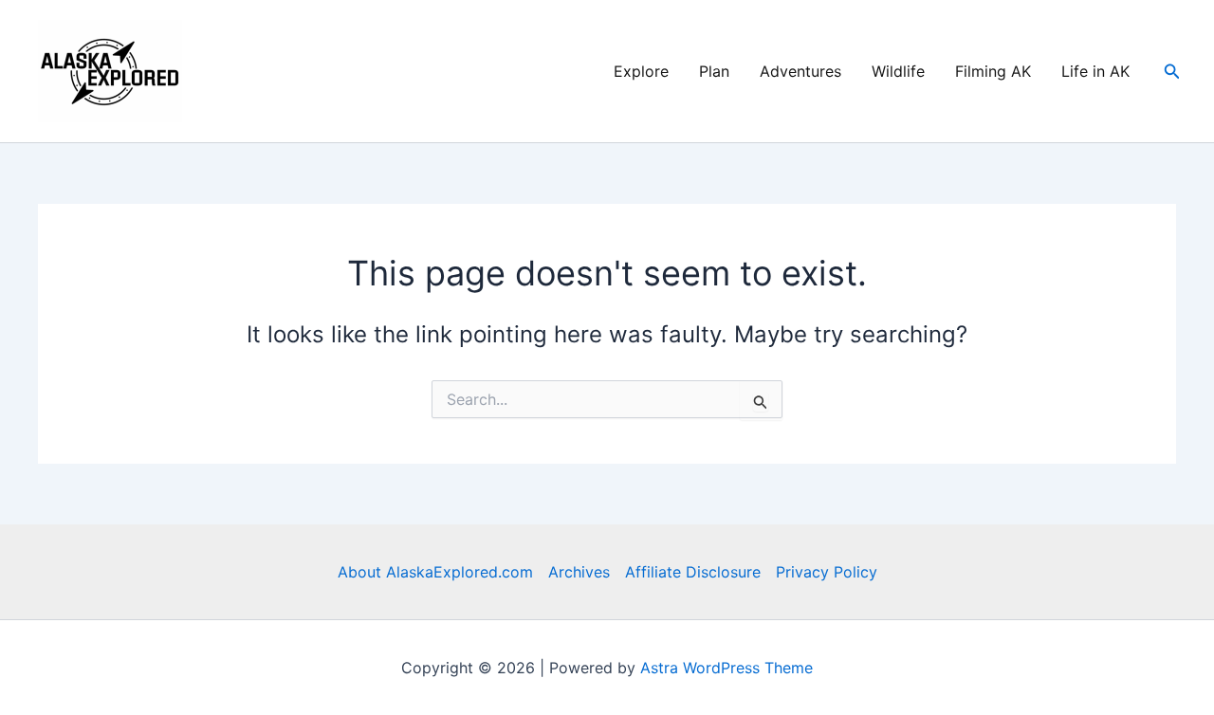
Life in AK (1095, 71)
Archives (579, 571)
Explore (641, 71)
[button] (1172, 71)
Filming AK (993, 71)
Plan (714, 71)
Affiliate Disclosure (693, 571)
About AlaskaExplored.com (435, 571)
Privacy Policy (826, 571)
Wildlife (898, 71)
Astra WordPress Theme (726, 667)
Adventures (800, 71)
